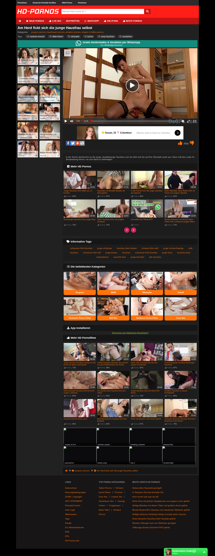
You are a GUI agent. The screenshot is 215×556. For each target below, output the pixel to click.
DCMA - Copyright (73, 497)
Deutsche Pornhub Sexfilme (44, 3)
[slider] (76, 112)
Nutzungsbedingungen (75, 492)
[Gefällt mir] (180, 144)
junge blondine (137, 257)
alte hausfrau (155, 257)
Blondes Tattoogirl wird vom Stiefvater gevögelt (154, 523)
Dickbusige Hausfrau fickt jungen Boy (80, 219)
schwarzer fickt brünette (146, 252)
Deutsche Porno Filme (80, 318)
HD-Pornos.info (72, 540)
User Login (70, 510)
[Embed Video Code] (82, 143)
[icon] (19, 21)
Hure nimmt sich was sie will (145, 497)
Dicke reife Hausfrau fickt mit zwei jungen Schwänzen (144, 364)
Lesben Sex (116, 497)
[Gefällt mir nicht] (192, 144)
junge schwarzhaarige (173, 248)
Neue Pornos (36, 21)
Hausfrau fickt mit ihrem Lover (75, 419)
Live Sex (56, 21)
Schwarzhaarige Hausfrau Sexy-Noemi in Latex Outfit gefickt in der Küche (112, 364)
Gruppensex (115, 505)
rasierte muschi (37, 36)
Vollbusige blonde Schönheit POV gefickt (151, 527)
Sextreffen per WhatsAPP (142, 219)
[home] (66, 470)
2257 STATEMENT (73, 501)
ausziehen (127, 36)
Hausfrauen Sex (106, 501)
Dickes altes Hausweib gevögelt (147, 488)
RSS (67, 532)
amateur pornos (73, 32)
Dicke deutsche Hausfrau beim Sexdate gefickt (154, 518)
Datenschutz (71, 488)
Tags (67, 518)
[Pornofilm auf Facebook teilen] (68, 143)
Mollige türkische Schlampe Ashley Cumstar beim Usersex (159, 514)
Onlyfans (112, 21)
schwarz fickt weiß (150, 248)
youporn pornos (38, 32)
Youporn (79, 292)
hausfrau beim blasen (127, 248)
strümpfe (74, 36)
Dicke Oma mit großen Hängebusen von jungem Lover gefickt (161, 501)
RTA (67, 536)
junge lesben (111, 252)
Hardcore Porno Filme (147, 318)
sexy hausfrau (107, 36)
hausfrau (126, 252)
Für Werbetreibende (74, 527)
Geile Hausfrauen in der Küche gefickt (146, 419)
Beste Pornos (133, 21)
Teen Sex (180, 318)
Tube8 (181, 292)
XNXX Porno (67, 3)
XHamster (147, 292)
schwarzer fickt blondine (81, 248)
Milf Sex (113, 318)
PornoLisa (82, 3)
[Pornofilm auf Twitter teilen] (72, 143)
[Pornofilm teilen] (77, 143)
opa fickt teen (119, 257)
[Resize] (189, 121)
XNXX (113, 292)
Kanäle (68, 523)
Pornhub (118, 492)
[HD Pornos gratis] (38, 16)
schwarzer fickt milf (92, 252)
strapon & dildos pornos (93, 32)
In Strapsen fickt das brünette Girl (147, 492)
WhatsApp (93, 21)
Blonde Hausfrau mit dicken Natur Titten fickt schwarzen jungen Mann (180, 220)
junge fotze (167, 252)
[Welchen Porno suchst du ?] (147, 11)
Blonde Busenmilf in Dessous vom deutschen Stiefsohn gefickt (161, 510)
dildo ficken (57, 36)
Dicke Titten (104, 510)
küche (90, 36)
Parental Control (72, 505)
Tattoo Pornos (105, 488)
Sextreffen (72, 21)
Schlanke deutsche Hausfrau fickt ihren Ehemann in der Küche (180, 420)
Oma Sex (103, 497)
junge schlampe (104, 248)
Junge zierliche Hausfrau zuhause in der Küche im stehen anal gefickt (80, 364)
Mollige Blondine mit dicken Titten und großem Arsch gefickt (160, 505)
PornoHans (22, 3)
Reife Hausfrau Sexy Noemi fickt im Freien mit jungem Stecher (180, 192)
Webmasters (71, 514)
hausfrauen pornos (55, 32)
